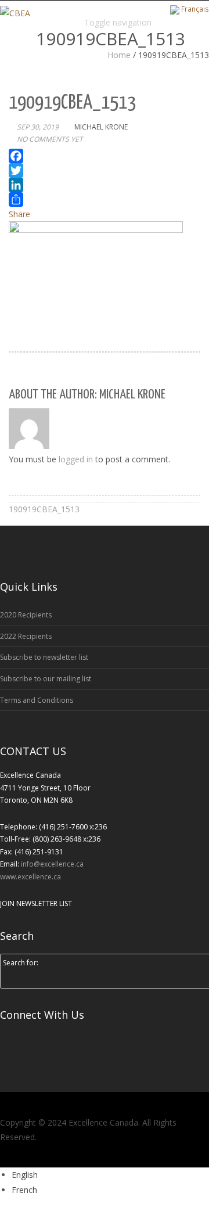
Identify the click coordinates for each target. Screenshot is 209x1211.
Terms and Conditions (36, 700)
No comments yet (50, 139)
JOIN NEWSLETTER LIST (36, 903)
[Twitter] (104, 170)
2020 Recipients (26, 615)
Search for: (20, 963)
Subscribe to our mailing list (45, 679)
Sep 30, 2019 (38, 127)
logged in (76, 459)
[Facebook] (104, 156)
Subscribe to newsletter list (44, 657)
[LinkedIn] (104, 185)
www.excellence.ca (30, 877)
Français (195, 8)
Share (19, 214)
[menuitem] (25, 1174)
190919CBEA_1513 (44, 509)
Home (119, 54)
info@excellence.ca (52, 864)
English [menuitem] (25, 1174)
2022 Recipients (26, 636)
